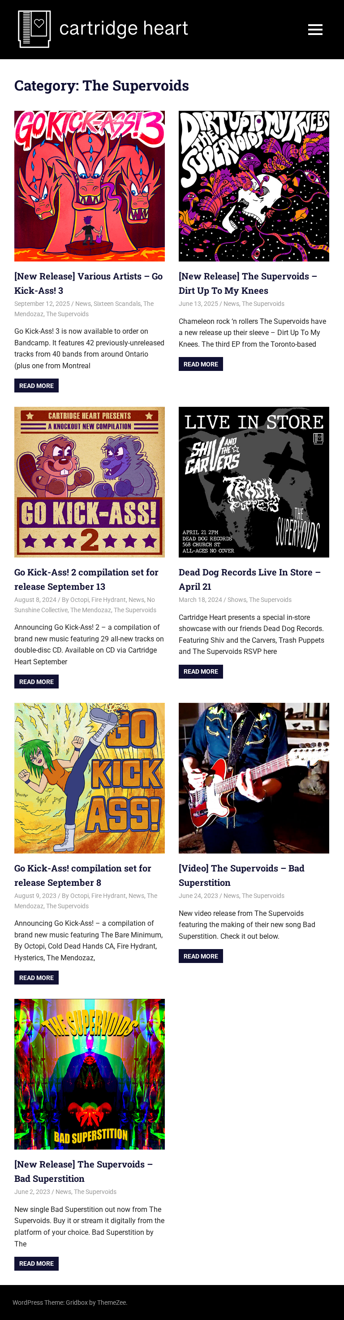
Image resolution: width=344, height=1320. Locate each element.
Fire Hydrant (108, 599)
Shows (237, 599)
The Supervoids (67, 314)
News (83, 303)
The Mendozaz (90, 610)
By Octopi (75, 599)
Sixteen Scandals (117, 303)
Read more (36, 385)
